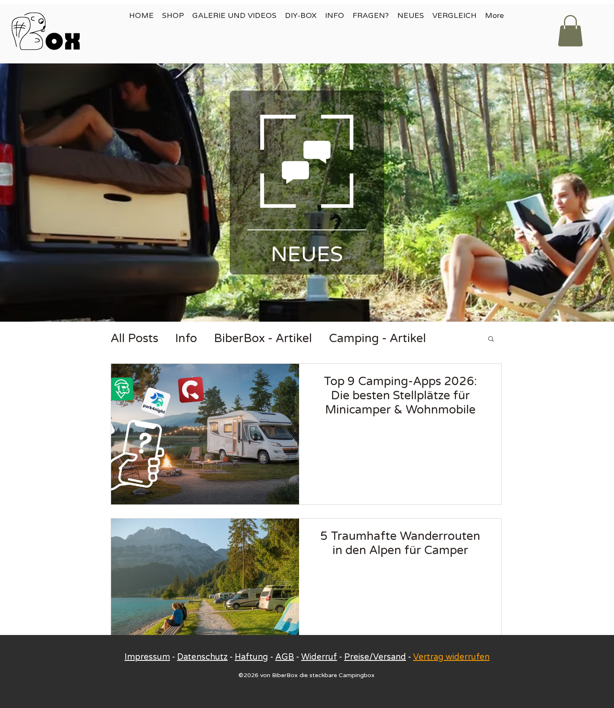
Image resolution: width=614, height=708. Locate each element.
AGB (284, 657)
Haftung (251, 657)
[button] (570, 30)
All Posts (134, 338)
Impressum (147, 657)
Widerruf (319, 657)
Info (186, 338)
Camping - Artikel (377, 338)
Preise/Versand (375, 657)
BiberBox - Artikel (263, 338)
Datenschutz (202, 657)
